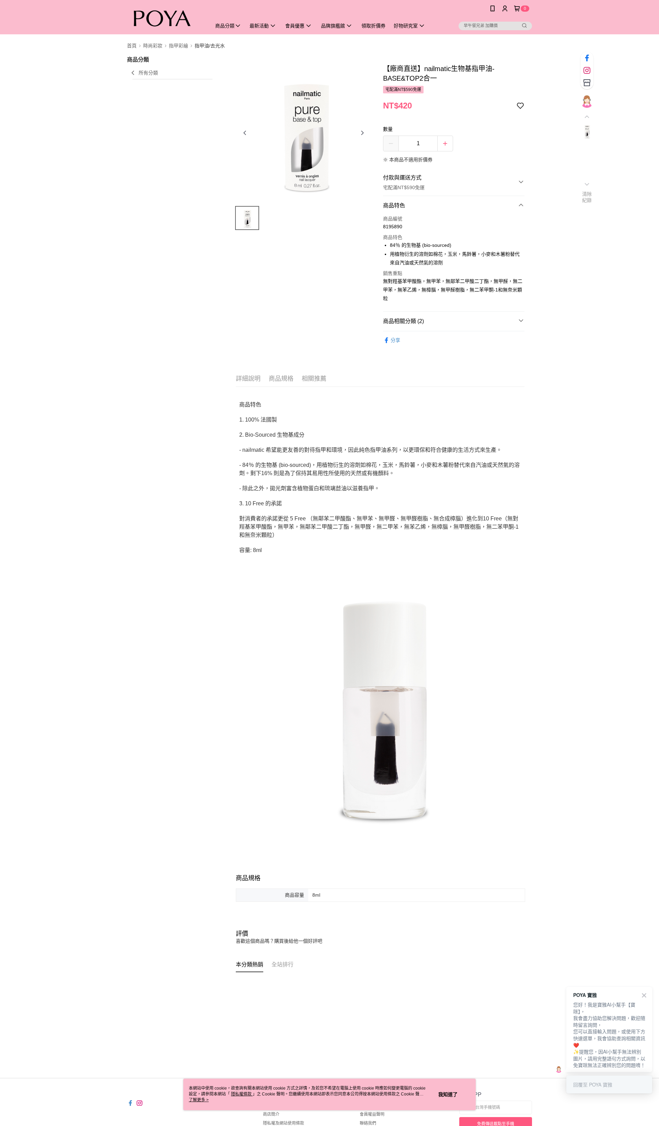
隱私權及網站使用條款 (283, 1123)
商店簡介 (271, 1114)
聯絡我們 (368, 1123)
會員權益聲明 (372, 1114)
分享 (395, 340)
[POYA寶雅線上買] (165, 18)
